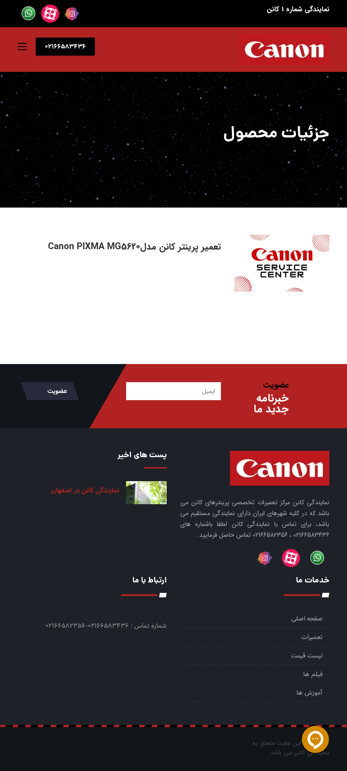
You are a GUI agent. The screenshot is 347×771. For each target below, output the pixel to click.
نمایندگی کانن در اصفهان (85, 490)
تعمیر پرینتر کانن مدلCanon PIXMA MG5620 (134, 247)
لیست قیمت (307, 656)
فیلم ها (313, 674)
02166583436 (65, 47)
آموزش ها (309, 693)
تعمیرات (312, 637)
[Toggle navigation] (22, 48)
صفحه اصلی (307, 619)
